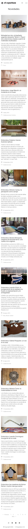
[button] (26, 3)
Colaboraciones (7, 115)
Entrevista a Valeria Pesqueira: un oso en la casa (14, 341)
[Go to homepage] (8, 3)
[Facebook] (12, 522)
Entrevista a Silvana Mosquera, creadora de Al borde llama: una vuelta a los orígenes (12, 239)
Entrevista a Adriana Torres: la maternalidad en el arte (11, 389)
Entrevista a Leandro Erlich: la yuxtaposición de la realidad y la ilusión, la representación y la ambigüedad (12, 290)
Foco (4, 65)
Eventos (14, 115)
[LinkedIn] (19, 522)
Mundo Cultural (9, 316)
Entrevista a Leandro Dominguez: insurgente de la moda (12, 437)
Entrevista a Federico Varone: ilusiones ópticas (11, 141)
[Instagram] (8, 522)
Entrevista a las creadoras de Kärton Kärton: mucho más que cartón (13, 485)
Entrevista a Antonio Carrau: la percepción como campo (11, 191)
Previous (6, 514)
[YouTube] (15, 522)
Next (13, 516)
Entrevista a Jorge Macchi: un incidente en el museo (11, 91)
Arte (4, 316)
